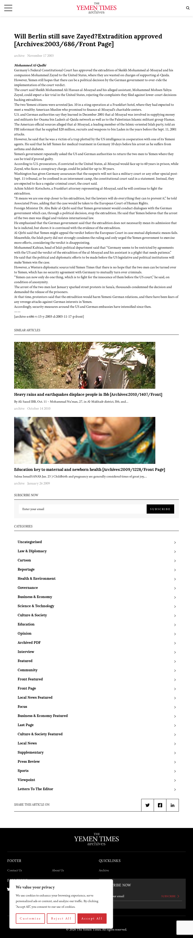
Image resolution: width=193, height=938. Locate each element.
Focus (22, 707)
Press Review (29, 762)
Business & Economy (35, 597)
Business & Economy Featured (43, 716)
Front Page (27, 688)
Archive (104, 870)
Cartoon (24, 560)
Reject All (61, 918)
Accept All (92, 918)
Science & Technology (36, 606)
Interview (26, 652)
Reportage (26, 570)
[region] (61, 904)
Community (27, 670)
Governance (28, 588)
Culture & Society (32, 615)
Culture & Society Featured (40, 734)
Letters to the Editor (35, 789)
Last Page (26, 725)
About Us (58, 870)
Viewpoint (26, 780)
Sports (23, 771)
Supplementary (31, 753)
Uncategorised (30, 542)
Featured (25, 661)
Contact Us (14, 870)
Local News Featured (35, 698)
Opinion (25, 634)
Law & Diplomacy (32, 551)
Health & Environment (37, 579)
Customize (30, 918)
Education (26, 624)
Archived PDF (29, 643)
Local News (27, 743)
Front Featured (30, 679)
